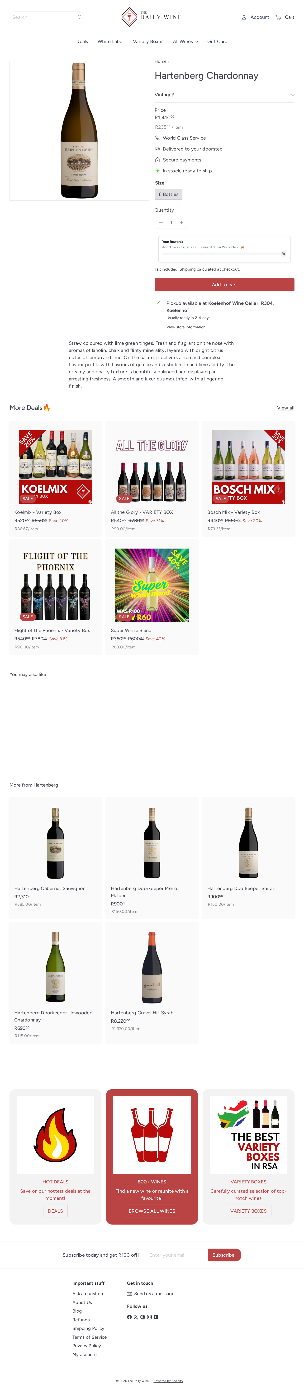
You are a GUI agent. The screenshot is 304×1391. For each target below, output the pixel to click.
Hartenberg (45, 785)
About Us (82, 1302)
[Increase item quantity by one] (181, 222)
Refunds (81, 1320)
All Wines (183, 41)
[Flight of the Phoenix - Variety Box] (55, 597)
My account (84, 1354)
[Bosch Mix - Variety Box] (248, 479)
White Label (111, 41)
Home (160, 61)
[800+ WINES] (152, 1135)
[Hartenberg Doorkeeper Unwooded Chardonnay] (55, 983)
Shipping (188, 269)
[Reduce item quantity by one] (161, 222)
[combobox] (48, 17)
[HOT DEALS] (55, 1135)
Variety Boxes (148, 41)
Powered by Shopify (168, 1381)
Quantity (164, 210)
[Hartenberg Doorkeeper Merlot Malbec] (152, 858)
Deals (82, 41)
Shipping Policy (88, 1328)
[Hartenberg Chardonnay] (31, 726)
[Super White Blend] (152, 597)
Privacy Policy (86, 1345)
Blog (77, 1311)
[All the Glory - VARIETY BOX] (152, 479)
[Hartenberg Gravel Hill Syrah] (152, 979)
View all (285, 408)
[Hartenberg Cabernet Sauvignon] (55, 854)
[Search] (80, 17)
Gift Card (217, 41)
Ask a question (87, 1293)
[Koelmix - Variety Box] (55, 479)
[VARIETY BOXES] (248, 1135)
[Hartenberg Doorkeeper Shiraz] (248, 854)
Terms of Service (89, 1337)
